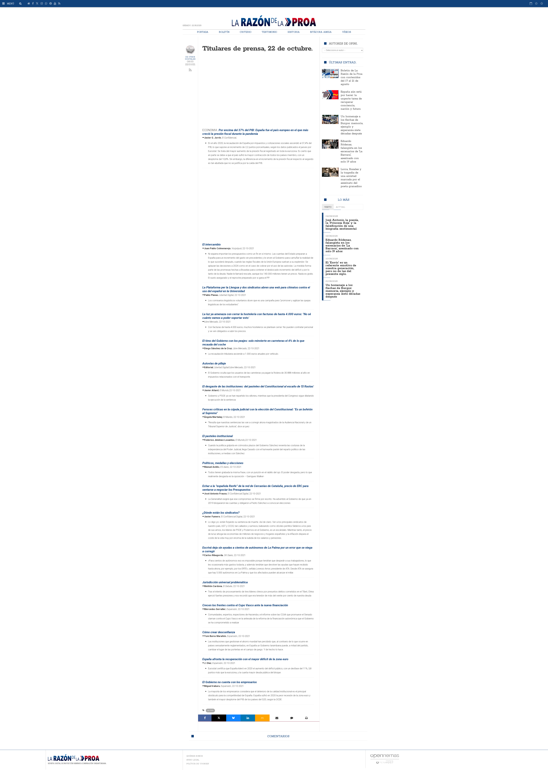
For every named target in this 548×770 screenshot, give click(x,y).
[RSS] (59, 3)
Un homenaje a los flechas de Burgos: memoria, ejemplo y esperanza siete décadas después (352, 125)
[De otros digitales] (190, 49)
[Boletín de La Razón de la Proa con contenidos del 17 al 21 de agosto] (330, 73)
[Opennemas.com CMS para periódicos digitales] (384, 759)
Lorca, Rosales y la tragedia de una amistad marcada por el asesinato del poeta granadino (351, 178)
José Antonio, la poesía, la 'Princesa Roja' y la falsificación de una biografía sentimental (342, 224)
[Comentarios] (291, 718)
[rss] (190, 70)
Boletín (224, 32)
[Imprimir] (306, 718)
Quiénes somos (194, 756)
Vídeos (346, 32)
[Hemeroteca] (531, 3)
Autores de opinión (345, 43)
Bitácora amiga (321, 32)
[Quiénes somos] (541, 3)
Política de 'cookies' (197, 764)
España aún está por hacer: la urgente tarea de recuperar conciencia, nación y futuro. (351, 100)
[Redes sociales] (536, 3)
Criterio (245, 32)
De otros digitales (190, 58)
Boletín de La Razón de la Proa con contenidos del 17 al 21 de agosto (351, 77)
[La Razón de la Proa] (274, 20)
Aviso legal (192, 760)
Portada (202, 32)
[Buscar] (20, 3)
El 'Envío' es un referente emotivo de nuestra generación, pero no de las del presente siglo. (341, 268)
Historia (294, 32)
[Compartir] (205, 718)
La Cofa (210, 710)
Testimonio (269, 32)
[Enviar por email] (277, 718)
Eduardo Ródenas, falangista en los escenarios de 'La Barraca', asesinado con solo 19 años (351, 151)
